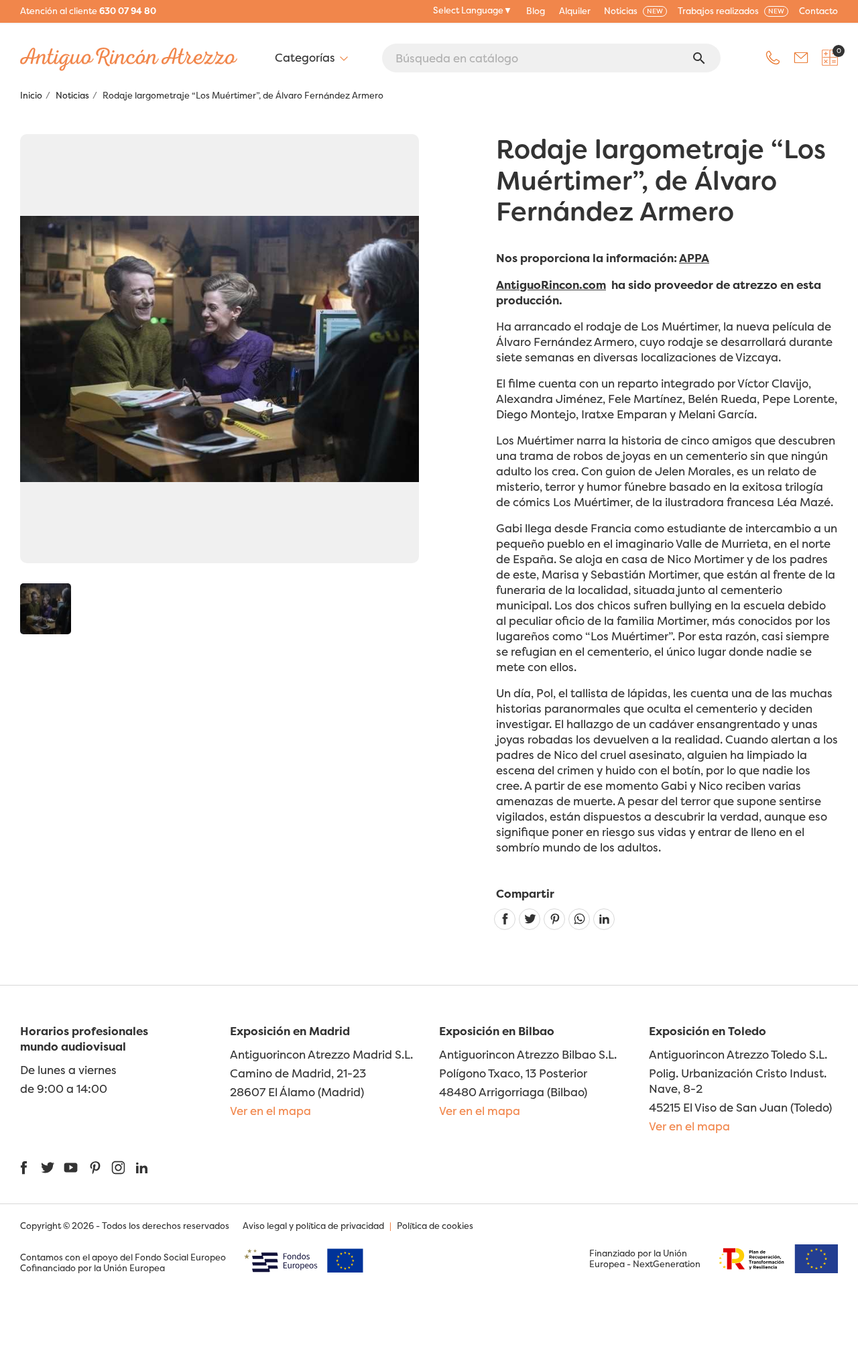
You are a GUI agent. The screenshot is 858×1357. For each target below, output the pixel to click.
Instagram (118, 1168)
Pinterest (554, 919)
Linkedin (604, 919)
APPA (694, 258)
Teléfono (772, 57)
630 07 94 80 (127, 11)
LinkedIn (142, 1168)
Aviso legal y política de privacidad (313, 1226)
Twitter (47, 1168)
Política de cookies (435, 1226)
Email (801, 57)
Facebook (24, 1168)
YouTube (71, 1168)
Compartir (505, 919)
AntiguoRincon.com (551, 284)
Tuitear (529, 919)
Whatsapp (579, 919)
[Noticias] (45, 608)
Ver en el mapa (270, 1110)
